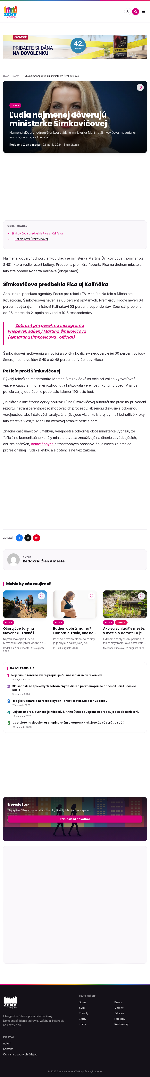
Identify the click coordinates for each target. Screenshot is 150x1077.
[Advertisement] (75, 186)
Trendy (121, 622)
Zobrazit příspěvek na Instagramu (49, 325)
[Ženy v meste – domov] (10, 11)
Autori (7, 1043)
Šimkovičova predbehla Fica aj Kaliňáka (37, 233)
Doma (15, 75)
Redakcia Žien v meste (25, 144)
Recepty (119, 1018)
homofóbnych (42, 444)
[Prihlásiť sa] (127, 11)
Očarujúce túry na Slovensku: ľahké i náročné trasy (18, 631)
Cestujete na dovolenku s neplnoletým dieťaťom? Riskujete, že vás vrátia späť (68, 723)
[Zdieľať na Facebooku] (19, 537)
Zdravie (119, 1013)
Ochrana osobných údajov (20, 1054)
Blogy (82, 1018)
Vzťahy (119, 1007)
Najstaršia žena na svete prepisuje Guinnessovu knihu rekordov (56, 675)
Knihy (82, 1024)
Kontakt (8, 1049)
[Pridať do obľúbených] (140, 87)
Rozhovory (121, 1024)
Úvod (6, 75)
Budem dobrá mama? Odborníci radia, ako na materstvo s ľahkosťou (73, 631)
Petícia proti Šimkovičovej (31, 239)
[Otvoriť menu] (143, 11)
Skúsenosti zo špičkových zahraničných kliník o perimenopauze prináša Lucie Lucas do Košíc (74, 688)
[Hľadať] (135, 11)
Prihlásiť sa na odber (75, 819)
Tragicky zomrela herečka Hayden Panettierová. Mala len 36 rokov (59, 701)
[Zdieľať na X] (27, 537)
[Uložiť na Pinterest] (36, 537)
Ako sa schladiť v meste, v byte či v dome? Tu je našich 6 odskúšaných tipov (124, 631)
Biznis (118, 1002)
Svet (82, 1007)
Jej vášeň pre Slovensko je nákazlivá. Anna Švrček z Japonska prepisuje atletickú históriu (76, 712)
